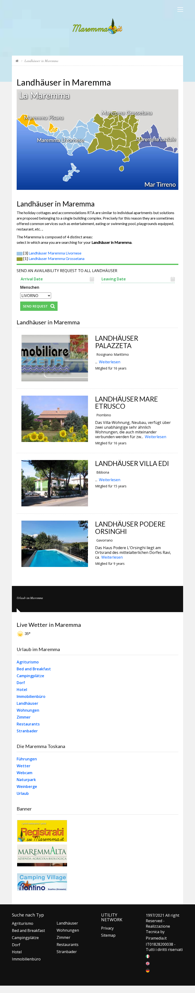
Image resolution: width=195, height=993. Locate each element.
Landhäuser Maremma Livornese (55, 253)
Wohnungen (28, 710)
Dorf (21, 682)
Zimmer (24, 717)
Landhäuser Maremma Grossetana (56, 258)
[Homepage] (17, 60)
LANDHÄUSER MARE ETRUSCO (126, 402)
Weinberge (27, 786)
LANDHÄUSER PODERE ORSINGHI (130, 527)
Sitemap (108, 935)
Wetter (23, 765)
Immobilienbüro (31, 696)
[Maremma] (97, 25)
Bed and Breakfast (34, 669)
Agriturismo (28, 662)
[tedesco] (148, 970)
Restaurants (28, 724)
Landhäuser (27, 703)
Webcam (24, 772)
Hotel (22, 689)
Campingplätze (30, 675)
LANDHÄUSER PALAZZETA (116, 342)
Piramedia (155, 938)
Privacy (107, 928)
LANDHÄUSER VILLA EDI (132, 463)
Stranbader (27, 731)
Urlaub (23, 793)
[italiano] (148, 956)
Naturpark (26, 779)
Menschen (29, 287)
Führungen (27, 759)
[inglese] (148, 963)
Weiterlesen (109, 362)
